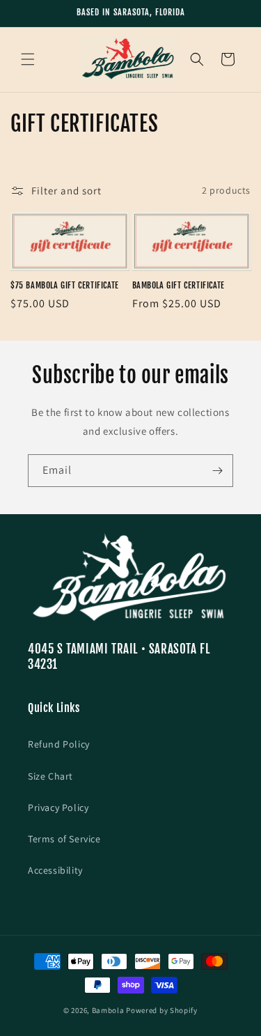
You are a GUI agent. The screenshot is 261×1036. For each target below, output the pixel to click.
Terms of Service (64, 839)
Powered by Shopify (162, 1010)
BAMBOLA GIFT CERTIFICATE (178, 285)
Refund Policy (59, 744)
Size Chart (50, 776)
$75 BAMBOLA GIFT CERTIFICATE (64, 285)
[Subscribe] (217, 470)
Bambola (108, 1010)
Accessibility (55, 870)
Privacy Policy (58, 807)
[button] (28, 59)
